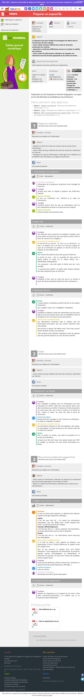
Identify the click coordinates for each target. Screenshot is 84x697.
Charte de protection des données (16, 682)
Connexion (46, 678)
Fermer (81, 1)
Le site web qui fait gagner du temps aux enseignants (22, 656)
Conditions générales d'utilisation (15, 680)
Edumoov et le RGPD (11, 684)
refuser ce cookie (47, 695)
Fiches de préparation (50, 663)
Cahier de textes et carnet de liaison (55, 656)
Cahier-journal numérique (52, 661)
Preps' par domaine (11, 24)
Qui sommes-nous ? (11, 661)
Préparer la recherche (48, 106)
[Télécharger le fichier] (32, 615)
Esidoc (43, 110)
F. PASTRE (70, 27)
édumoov (7, 663)
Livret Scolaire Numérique (52, 659)
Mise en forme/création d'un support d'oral (56, 113)
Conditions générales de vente (14, 686)
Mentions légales (10, 678)
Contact (7, 659)
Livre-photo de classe (50, 665)
